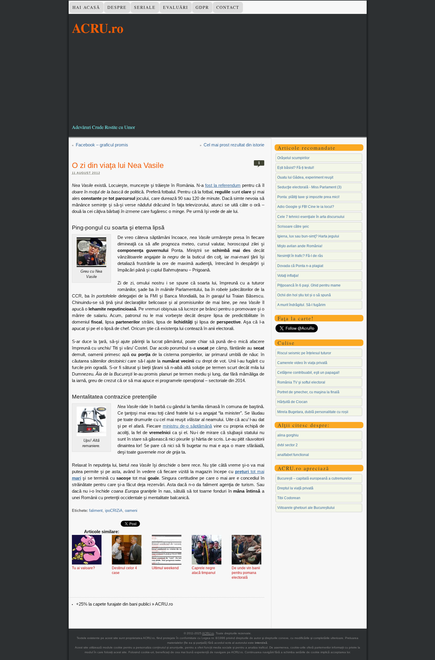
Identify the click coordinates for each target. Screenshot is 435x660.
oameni (131, 510)
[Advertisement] (217, 79)
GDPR (202, 7)
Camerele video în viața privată (302, 363)
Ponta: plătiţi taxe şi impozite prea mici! (308, 197)
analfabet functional (293, 455)
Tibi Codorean (288, 498)
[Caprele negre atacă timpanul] (206, 550)
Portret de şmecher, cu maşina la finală (308, 392)
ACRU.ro (97, 27)
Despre (117, 7)
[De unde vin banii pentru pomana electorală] (246, 550)
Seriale (145, 7)
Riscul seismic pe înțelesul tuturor (304, 353)
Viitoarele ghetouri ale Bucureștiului (306, 508)
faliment (96, 510)
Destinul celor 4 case (124, 570)
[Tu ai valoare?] (87, 550)
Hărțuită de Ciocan (292, 402)
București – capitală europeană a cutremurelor (314, 478)
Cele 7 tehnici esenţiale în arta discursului (310, 217)
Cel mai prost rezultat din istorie (234, 144)
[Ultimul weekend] (166, 550)
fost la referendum (223, 185)
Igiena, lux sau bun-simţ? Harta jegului (308, 236)
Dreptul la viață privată (295, 488)
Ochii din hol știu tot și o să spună (304, 295)
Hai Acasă (86, 7)
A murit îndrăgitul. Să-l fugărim (301, 305)
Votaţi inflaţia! (288, 276)
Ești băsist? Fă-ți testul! (295, 168)
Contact (227, 7)
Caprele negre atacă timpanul (203, 570)
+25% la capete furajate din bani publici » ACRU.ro (124, 603)
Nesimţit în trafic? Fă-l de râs (300, 256)
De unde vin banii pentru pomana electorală (246, 573)
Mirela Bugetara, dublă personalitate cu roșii (312, 412)
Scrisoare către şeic (293, 226)
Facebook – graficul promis (102, 144)
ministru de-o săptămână (187, 425)
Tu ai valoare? (83, 568)
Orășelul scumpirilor (293, 158)
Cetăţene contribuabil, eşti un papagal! (308, 373)
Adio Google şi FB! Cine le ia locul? (305, 207)
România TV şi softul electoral (301, 382)
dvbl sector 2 (287, 445)
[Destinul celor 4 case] (126, 550)
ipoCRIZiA (114, 510)
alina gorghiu (288, 435)
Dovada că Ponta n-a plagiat (300, 266)
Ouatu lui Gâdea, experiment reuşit (305, 177)
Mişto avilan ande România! (299, 246)
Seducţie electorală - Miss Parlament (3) (309, 187)
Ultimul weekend (165, 568)
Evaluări (175, 7)
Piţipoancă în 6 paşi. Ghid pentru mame (309, 285)
